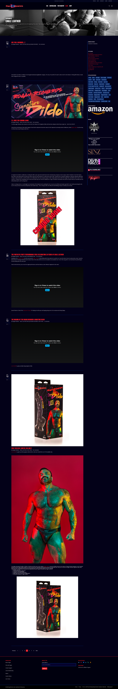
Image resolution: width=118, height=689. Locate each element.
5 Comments (46, 321)
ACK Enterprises (22, 687)
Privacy (80, 686)
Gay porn (105, 81)
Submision (90, 99)
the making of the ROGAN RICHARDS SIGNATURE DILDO (28, 319)
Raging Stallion (97, 94)
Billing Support (109, 686)
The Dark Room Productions (94, 101)
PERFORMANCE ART (31, 256)
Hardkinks (107, 84)
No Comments (42, 44)
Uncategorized (91, 69)
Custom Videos (9, 676)
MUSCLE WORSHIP (92, 60)
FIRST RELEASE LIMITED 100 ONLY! (21, 448)
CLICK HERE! (13, 366)
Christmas (109, 77)
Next (37, 650)
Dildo (94, 79)
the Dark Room (100, 99)
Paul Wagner (104, 90)
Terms (76, 686)
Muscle (103, 88)
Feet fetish (90, 81)
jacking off (102, 86)
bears (93, 77)
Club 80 (89, 79)
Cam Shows (8, 678)
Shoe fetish (90, 97)
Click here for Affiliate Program (84, 667)
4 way (89, 77)
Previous (14, 650)
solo (102, 97)
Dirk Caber (98, 79)
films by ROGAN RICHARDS (32, 44)
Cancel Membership (9, 670)
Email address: (45, 662)
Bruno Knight (103, 77)
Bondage (98, 77)
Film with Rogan (9, 665)
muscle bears (108, 88)
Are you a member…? (18, 42)
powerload (90, 94)
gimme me (90, 84)
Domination (104, 79)
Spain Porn (106, 97)
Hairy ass (96, 84)
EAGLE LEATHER (23, 44)
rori (109, 94)
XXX (89, 70)
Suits (95, 99)
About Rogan (8, 662)
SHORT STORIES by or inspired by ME (95, 66)
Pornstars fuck (106, 92)
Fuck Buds (100, 81)
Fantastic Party (21, 258)
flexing (95, 81)
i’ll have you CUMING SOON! (20, 120)
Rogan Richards (16, 44)
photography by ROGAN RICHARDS (95, 62)
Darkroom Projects (27, 310)
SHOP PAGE (29, 122)
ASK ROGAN (90, 53)
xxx (109, 101)
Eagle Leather (74, 127)
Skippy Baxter (97, 97)
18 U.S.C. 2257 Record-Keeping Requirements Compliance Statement (94, 686)
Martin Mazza (91, 88)
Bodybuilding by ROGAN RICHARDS (95, 54)
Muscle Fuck (90, 90)
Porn (109, 90)
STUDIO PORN (91, 68)
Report (7, 673)
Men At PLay (97, 88)
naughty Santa (98, 90)
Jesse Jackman (108, 86)
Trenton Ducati (104, 101)
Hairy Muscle (101, 84)
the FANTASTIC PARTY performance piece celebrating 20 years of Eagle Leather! (37, 254)
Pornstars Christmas (98, 92)
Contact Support (9, 668)
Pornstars (90, 92)
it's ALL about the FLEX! (93, 86)
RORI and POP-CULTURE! (93, 64)
